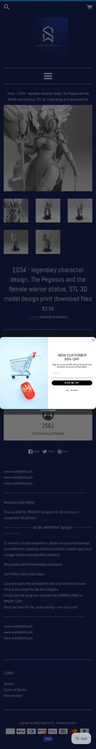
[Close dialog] (93, 339)
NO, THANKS (72, 390)
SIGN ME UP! (72, 383)
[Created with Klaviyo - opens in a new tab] (48, 410)
